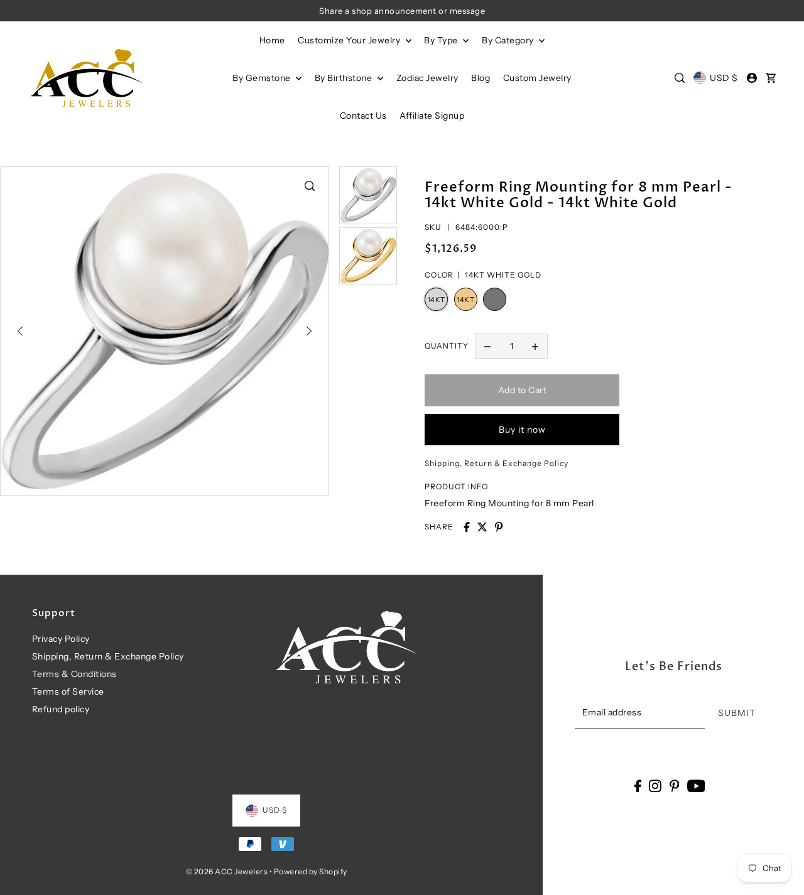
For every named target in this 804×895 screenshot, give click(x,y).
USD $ (724, 78)
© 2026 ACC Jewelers (227, 871)
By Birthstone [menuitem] (344, 78)
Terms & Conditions (74, 674)
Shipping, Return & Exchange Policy (108, 656)
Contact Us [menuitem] (363, 115)
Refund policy (61, 709)
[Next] (309, 331)
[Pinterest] (675, 785)
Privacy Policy (61, 638)
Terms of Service (68, 691)
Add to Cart (522, 390)
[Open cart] (770, 78)
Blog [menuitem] (480, 78)
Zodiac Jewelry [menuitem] (427, 78)
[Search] (679, 78)
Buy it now (522, 429)
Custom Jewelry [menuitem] (537, 78)
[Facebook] (637, 785)
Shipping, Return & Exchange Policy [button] (496, 463)
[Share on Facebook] (467, 527)
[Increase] (535, 346)
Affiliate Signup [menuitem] (431, 115)
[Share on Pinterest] (499, 527)
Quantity (447, 345)
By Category (509, 40)
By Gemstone (262, 78)
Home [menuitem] (272, 40)
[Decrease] (487, 346)
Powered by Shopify (310, 871)
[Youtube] (696, 785)
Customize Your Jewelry (350, 40)
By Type (442, 40)
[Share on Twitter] (482, 527)
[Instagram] (655, 785)
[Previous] (20, 331)
